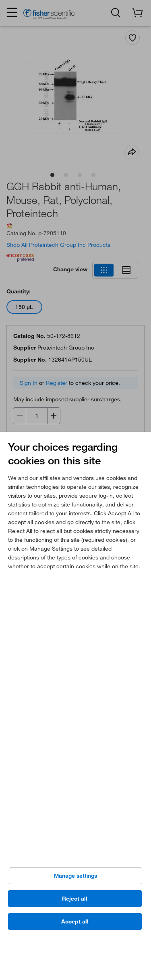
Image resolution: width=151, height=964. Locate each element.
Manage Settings (75, 875)
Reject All (74, 898)
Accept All (75, 921)
